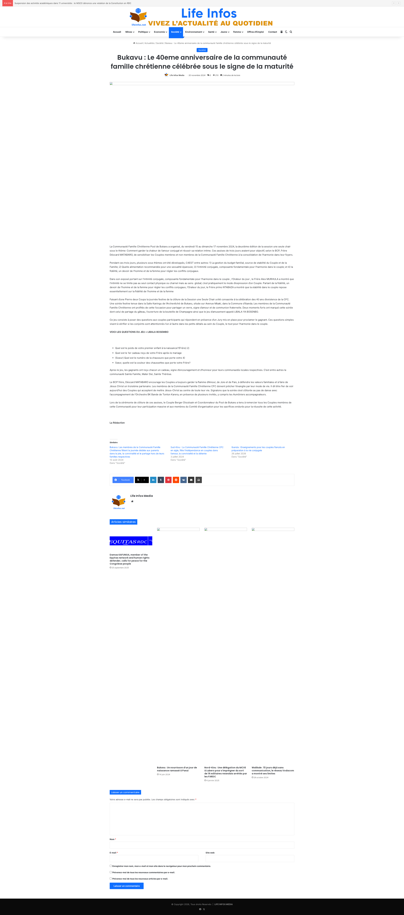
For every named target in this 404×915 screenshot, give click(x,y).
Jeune (223, 31)
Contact (272, 31)
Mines (128, 31)
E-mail (114, 852)
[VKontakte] (183, 480)
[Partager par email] (191, 480)
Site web (210, 852)
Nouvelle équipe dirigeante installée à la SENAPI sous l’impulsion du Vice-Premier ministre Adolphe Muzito (67, 3)
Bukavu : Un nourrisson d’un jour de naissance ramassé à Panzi (177, 769)
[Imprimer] (199, 480)
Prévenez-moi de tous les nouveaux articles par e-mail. (140, 878)
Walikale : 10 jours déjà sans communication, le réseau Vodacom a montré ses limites (273, 770)
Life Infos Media (177, 75)
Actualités (149, 43)
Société (175, 31)
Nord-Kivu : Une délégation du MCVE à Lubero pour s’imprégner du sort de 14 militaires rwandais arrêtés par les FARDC (225, 772)
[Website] (132, 501)
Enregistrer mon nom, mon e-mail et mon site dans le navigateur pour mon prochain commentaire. (161, 866)
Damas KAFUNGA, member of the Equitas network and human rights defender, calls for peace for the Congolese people (129, 559)
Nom (113, 839)
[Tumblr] (161, 480)
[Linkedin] (153, 480)
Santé (211, 31)
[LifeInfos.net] (202, 16)
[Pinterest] (168, 480)
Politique (143, 31)
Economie (159, 31)
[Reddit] (176, 480)
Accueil (117, 31)
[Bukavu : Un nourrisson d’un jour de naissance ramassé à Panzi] (178, 646)
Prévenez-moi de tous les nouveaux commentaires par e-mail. (143, 872)
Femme (237, 31)
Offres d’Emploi (255, 31)
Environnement (193, 31)
